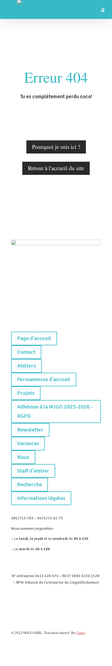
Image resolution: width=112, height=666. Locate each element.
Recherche (29, 484)
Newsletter (30, 429)
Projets (26, 393)
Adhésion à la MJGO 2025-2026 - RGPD (55, 411)
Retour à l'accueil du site (56, 168)
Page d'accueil (34, 338)
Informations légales (41, 498)
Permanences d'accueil (43, 379)
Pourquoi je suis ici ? (56, 146)
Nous (23, 457)
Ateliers (26, 365)
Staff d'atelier (33, 470)
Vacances (28, 443)
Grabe (80, 633)
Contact (26, 352)
